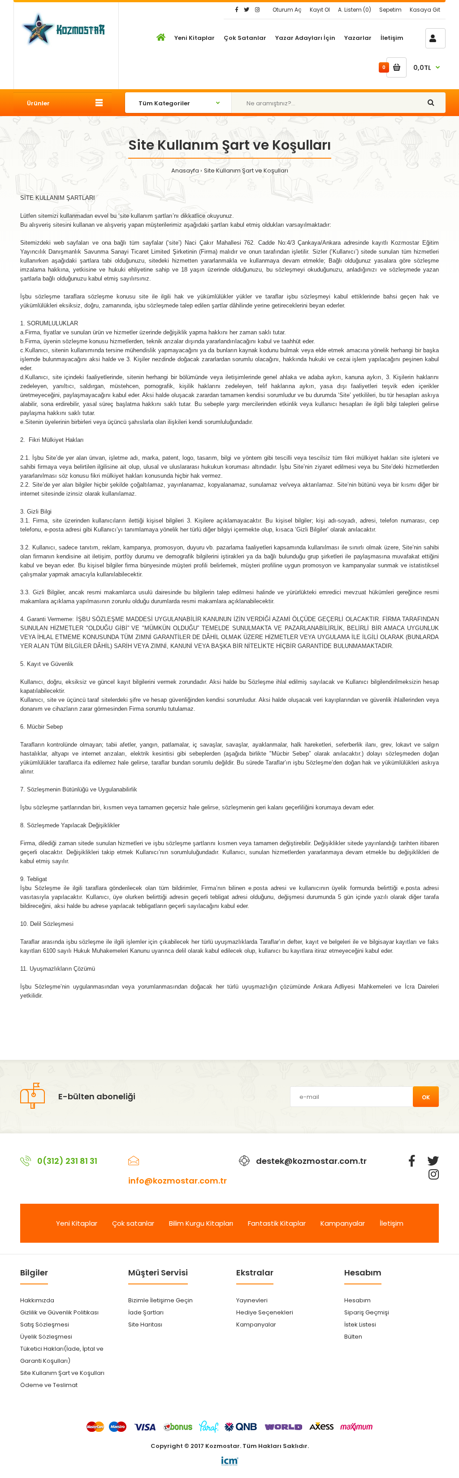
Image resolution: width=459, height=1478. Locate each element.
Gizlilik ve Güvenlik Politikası (59, 1312)
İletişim (391, 1223)
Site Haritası (145, 1324)
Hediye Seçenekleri (264, 1312)
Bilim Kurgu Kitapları (201, 1223)
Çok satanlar (133, 1223)
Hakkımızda (37, 1300)
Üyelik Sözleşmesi (46, 1336)
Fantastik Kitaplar (277, 1223)
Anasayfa (185, 170)
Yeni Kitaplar (76, 1223)
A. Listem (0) (354, 9)
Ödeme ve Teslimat (49, 1385)
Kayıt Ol (320, 9)
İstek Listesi (360, 1324)
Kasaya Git (425, 9)
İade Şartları (146, 1312)
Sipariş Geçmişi (366, 1312)
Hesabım (357, 1300)
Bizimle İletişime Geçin (160, 1300)
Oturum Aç (287, 9)
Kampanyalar (342, 1223)
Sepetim (390, 9)
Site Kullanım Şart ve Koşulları (246, 170)
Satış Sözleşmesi (44, 1324)
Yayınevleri (252, 1300)
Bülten (353, 1336)
